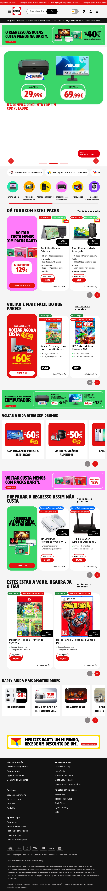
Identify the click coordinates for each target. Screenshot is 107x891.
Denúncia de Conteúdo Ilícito (68, 784)
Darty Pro (11, 808)
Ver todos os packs (88, 211)
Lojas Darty (60, 771)
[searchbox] (42, 11)
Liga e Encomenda (74, 20)
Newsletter (60, 794)
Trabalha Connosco (64, 775)
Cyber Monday (61, 807)
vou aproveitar (87, 153)
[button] (97, 11)
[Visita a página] (22, 253)
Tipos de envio (14, 799)
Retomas (11, 803)
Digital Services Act (63, 779)
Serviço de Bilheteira (16, 795)
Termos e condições (16, 826)
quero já (22, 373)
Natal (57, 812)
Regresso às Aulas (15, 20)
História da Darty (62, 766)
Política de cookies (15, 835)
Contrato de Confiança (17, 779)
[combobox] (42, 11)
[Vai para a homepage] (17, 11)
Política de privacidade (17, 830)
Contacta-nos (13, 771)
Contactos (12, 822)
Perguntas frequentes (17, 766)
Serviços (11, 790)
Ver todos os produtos (82, 307)
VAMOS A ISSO (22, 285)
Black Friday (60, 803)
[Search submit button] (52, 11)
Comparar (58, 287)
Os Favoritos (58, 20)
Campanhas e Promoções (38, 20)
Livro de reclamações (17, 839)
